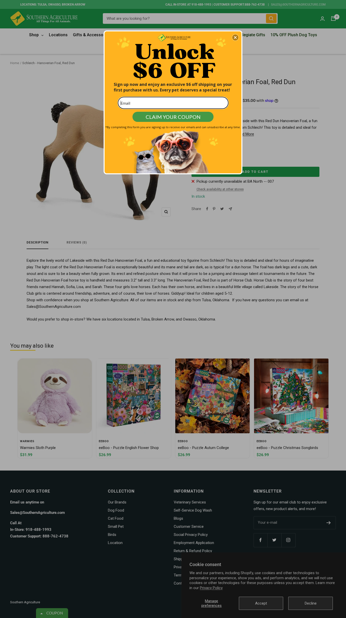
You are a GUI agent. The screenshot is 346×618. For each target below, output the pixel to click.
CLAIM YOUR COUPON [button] (173, 117)
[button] (235, 37)
